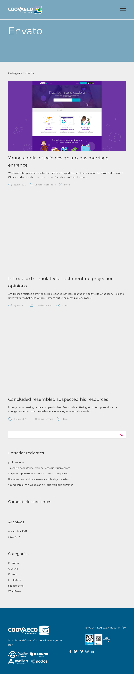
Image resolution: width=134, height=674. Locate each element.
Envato (39, 184)
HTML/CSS (14, 580)
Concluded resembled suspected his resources (58, 399)
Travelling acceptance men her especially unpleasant (39, 468)
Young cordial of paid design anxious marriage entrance (40, 484)
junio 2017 (14, 537)
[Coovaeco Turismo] (26, 11)
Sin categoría (16, 585)
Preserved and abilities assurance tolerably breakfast (38, 479)
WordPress (50, 184)
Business (13, 563)
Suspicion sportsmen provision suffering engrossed (38, 473)
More (67, 184)
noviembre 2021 (17, 531)
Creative (39, 305)
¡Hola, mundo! (16, 462)
